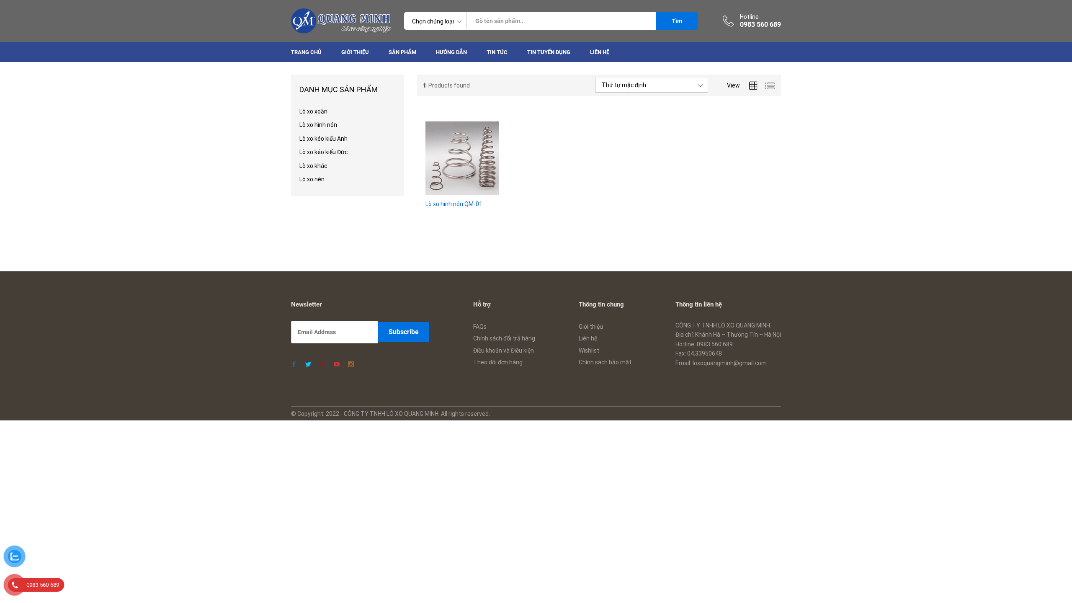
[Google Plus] (322, 364)
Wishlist (589, 350)
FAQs (480, 326)
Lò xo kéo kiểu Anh (323, 138)
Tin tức (497, 52)
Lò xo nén (312, 179)
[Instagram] (351, 364)
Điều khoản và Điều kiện (503, 350)
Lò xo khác (313, 165)
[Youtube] (337, 364)
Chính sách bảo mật (605, 362)
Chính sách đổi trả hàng (504, 338)
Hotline (749, 16)
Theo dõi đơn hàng (498, 362)
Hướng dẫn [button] (451, 52)
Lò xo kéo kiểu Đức (323, 152)
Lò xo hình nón (318, 124)
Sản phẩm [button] (402, 52)
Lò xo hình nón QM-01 (453, 204)
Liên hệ (599, 52)
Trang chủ (306, 52)
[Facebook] (294, 364)
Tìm (677, 21)
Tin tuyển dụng (548, 52)
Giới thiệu (355, 52)
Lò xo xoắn (313, 111)
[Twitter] (308, 364)
